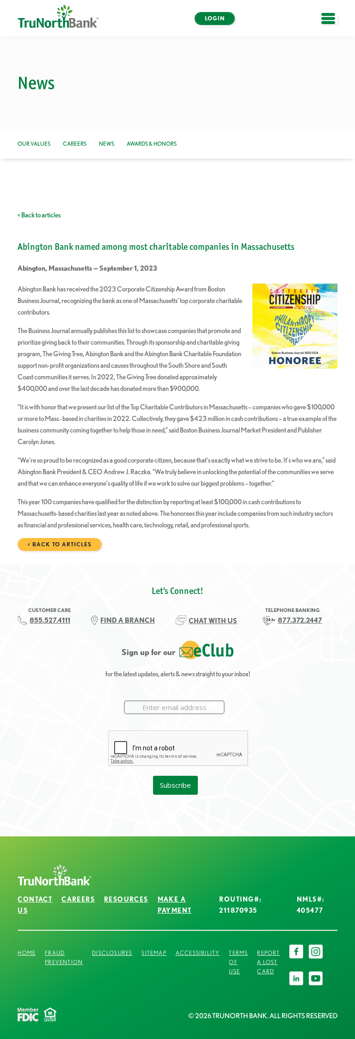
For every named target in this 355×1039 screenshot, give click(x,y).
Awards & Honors (152, 144)
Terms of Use (238, 962)
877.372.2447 (300, 620)
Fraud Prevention (64, 957)
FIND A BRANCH (127, 620)
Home (27, 953)
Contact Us (35, 905)
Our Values (34, 144)
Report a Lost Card (268, 962)
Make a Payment (175, 905)
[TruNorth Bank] (58, 18)
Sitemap (153, 953)
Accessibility (198, 953)
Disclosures (112, 953)
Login (215, 18)
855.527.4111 (50, 620)
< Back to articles (39, 215)
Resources (126, 899)
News (106, 144)
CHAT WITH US (213, 621)
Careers (74, 144)
